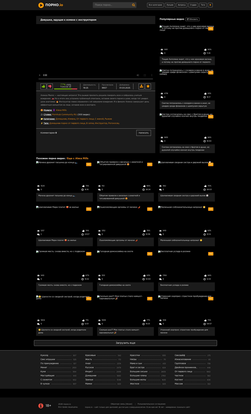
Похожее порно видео (50, 158)
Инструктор (101, 123)
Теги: (46, 123)
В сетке (90, 123)
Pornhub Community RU (64, 115)
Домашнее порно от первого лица (67, 123)
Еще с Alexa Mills (77, 158)
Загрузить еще (125, 343)
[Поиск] (133, 5)
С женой (99, 119)
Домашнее (61, 119)
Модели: (48, 110)
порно (54, 5)
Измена (71, 119)
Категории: (49, 119)
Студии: (48, 115)
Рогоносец (113, 123)
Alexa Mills (61, 110)
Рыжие (108, 119)
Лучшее (169, 5)
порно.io (67, 404)
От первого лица (85, 119)
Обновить (193, 19)
